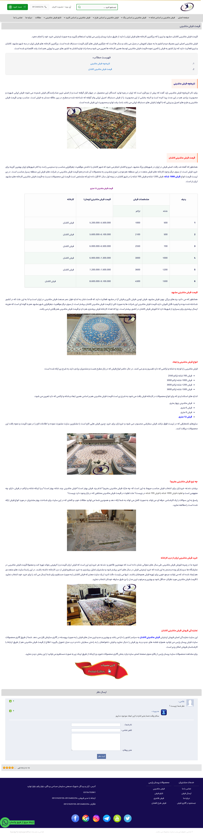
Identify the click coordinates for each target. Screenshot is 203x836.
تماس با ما (186, 788)
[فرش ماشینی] (101, 679)
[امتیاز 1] (3, 767)
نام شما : (128, 724)
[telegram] (107, 818)
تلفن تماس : (126, 730)
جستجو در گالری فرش (186, 803)
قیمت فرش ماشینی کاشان (100, 69)
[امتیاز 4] (7, 767)
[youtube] (117, 818)
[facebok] (75, 818)
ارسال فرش (186, 793)
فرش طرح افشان (158, 803)
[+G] (86, 818)
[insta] (96, 818)
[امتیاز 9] (14, 767)
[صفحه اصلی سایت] (187, 7)
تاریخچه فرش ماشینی (100, 63)
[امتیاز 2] (5, 767)
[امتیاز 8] (13, 767)
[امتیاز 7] (11, 767)
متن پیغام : (127, 750)
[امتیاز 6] (10, 767)
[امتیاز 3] (6, 767)
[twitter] (128, 818)
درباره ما (186, 798)
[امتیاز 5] (9, 767)
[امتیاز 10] (16, 767)
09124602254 (39, 7)
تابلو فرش (159, 793)
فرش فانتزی (159, 798)
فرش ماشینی (159, 788)
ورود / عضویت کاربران (60, 7)
